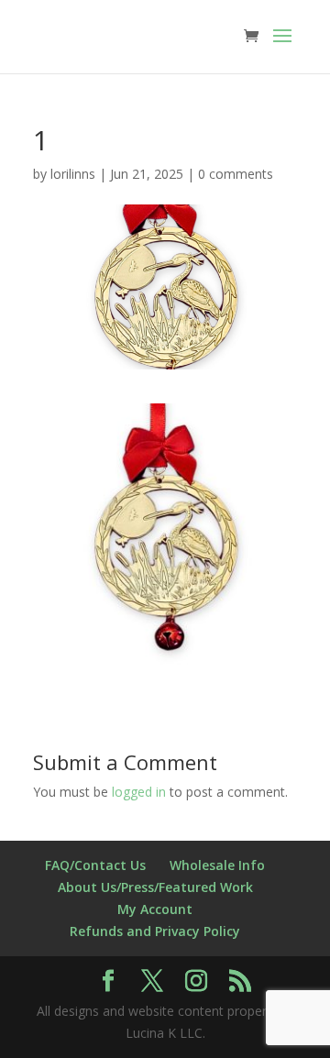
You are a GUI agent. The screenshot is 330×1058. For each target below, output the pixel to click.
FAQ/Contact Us (95, 865)
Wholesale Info (217, 865)
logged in (139, 791)
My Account (154, 909)
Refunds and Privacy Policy (155, 931)
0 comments (235, 173)
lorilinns (72, 173)
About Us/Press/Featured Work (155, 887)
